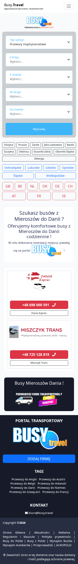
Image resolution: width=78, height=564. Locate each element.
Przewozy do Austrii (52, 479)
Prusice (22, 145)
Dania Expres (39, 313)
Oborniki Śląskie (64, 151)
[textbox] (38, 60)
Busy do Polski (13, 541)
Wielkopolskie (55, 176)
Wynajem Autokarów (16, 545)
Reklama (64, 532)
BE (20, 186)
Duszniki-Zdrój (42, 151)
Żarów (35, 145)
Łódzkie (51, 168)
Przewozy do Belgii (22, 483)
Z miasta (15, 74)
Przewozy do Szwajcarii (24, 492)
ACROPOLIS (64, 545)
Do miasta (16, 109)
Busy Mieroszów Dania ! (39, 383)
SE (64, 196)
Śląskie (18, 176)
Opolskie (68, 168)
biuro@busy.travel (41, 513)
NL (32, 186)
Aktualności (42, 532)
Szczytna (9, 151)
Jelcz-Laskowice (53, 145)
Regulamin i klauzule (19, 537)
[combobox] (40, 42)
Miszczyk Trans (39, 362)
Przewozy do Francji (55, 492)
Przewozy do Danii (23, 488)
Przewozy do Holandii (52, 483)
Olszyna (8, 145)
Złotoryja (39, 158)
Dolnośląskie (13, 168)
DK (45, 186)
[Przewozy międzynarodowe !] (47, 250)
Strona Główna (14, 532)
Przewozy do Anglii (24, 479)
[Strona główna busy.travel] (38, 22)
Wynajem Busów (61, 541)
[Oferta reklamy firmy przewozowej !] (39, 399)
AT (14, 196)
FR (39, 196)
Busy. (23, 6)
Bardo (70, 145)
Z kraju (14, 57)
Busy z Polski (36, 541)
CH (70, 186)
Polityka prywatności (56, 537)
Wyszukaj (39, 129)
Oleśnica (24, 151)
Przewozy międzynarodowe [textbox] (28, 44)
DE (57, 186)
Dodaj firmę (39, 458)
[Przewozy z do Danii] (39, 282)
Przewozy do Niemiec (51, 488)
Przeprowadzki (43, 545)
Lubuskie (34, 168)
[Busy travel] (39, 438)
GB (7, 186)
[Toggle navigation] (69, 6)
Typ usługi (17, 40)
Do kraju (15, 92)
